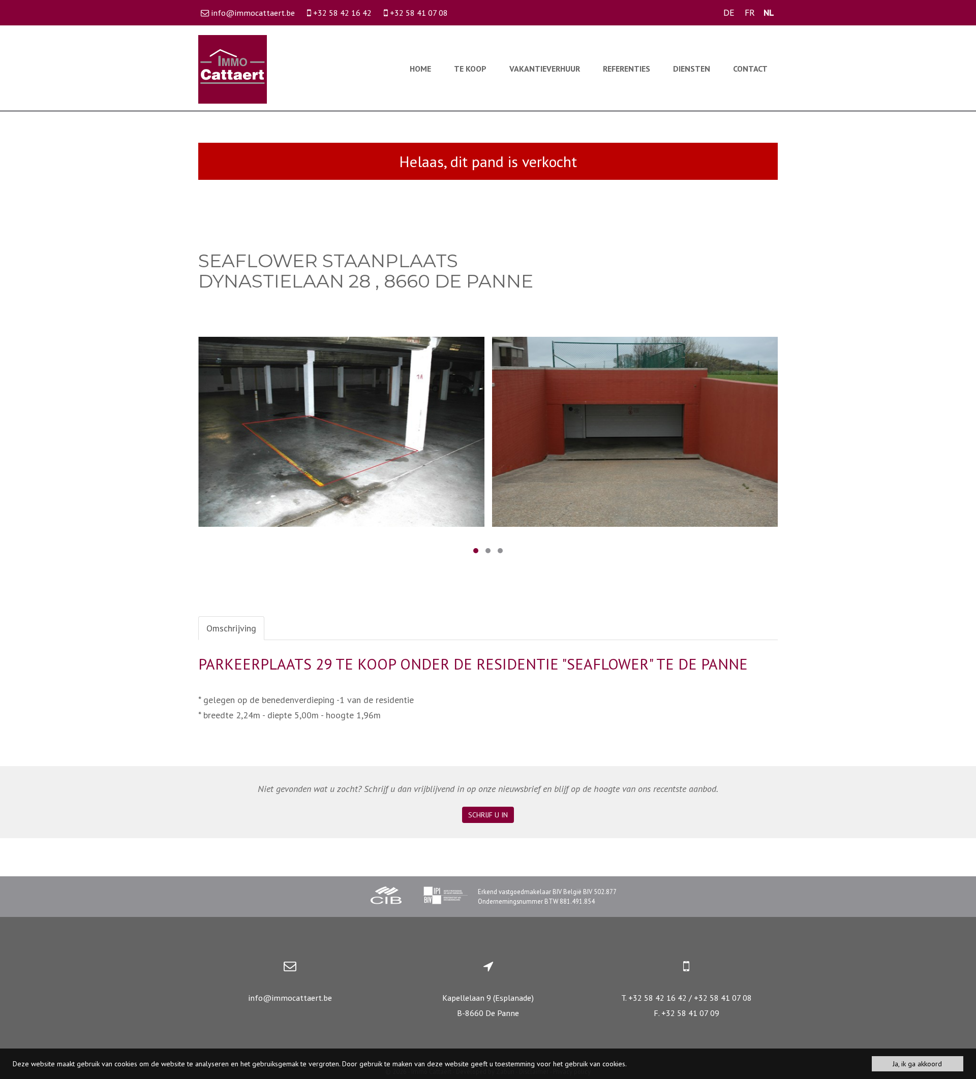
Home (420, 69)
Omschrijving (231, 628)
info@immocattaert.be (290, 998)
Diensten (691, 69)
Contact (750, 69)
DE (729, 12)
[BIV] (445, 896)
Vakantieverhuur (544, 69)
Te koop (470, 69)
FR (750, 12)
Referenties (626, 69)
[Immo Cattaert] (232, 68)
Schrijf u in (488, 814)
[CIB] (386, 896)
